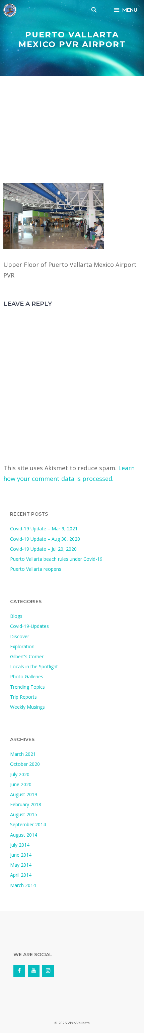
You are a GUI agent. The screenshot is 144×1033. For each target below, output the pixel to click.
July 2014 (19, 845)
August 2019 (23, 794)
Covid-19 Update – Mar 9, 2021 (44, 528)
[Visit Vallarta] (9, 10)
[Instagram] (48, 971)
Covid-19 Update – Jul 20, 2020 (43, 549)
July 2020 (19, 774)
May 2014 (20, 865)
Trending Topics (27, 687)
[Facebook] (19, 971)
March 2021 (23, 754)
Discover (19, 636)
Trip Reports (23, 697)
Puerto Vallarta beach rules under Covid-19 (56, 559)
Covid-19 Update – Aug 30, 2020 (45, 539)
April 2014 (20, 875)
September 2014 (28, 824)
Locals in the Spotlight (34, 666)
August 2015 (23, 814)
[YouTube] (34, 971)
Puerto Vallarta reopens (35, 569)
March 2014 (23, 885)
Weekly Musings (27, 707)
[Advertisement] (72, 131)
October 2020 (25, 764)
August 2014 (23, 835)
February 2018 (25, 804)
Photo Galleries (26, 676)
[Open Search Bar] (94, 10)
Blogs (16, 616)
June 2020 (20, 784)
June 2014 (20, 855)
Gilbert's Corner (27, 656)
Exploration (22, 646)
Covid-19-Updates (29, 626)
